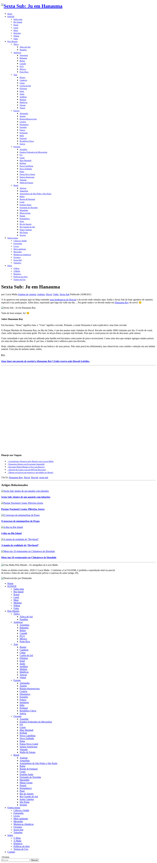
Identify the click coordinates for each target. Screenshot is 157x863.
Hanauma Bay (122, 302)
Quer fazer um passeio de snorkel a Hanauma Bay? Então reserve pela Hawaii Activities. (45, 361)
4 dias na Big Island (11, 533)
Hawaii (34, 477)
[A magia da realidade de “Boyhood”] (20, 539)
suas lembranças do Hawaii (63, 299)
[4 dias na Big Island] (12, 527)
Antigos (41, 294)
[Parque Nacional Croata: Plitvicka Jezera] (22, 503)
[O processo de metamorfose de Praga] (20, 515)
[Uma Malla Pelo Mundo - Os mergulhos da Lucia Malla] (31, 6)
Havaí (49, 294)
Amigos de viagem (27, 294)
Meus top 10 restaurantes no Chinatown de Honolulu (28, 557)
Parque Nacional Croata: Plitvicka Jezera (22, 509)
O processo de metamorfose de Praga (20, 521)
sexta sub (43, 477)
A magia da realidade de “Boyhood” (20, 545)
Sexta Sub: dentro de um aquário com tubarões (25, 497)
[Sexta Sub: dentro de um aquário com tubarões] (25, 491)
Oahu (55, 294)
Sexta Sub (64, 294)
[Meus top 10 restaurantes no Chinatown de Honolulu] (28, 551)
